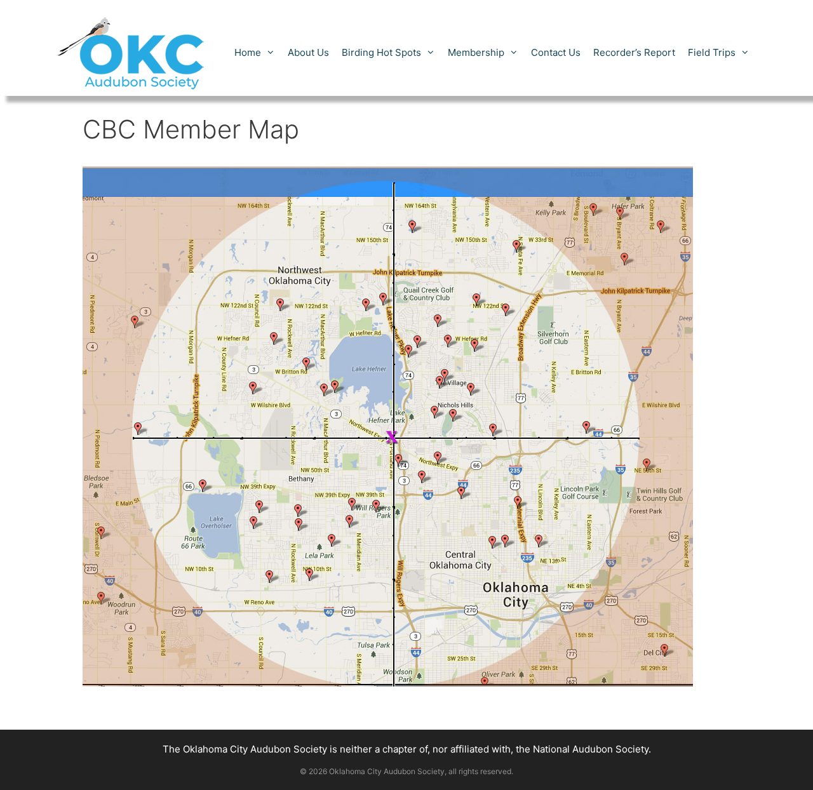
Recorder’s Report (634, 52)
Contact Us (556, 52)
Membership (476, 52)
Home (247, 52)
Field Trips (712, 52)
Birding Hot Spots (381, 52)
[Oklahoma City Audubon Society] (131, 52)
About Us (308, 52)
